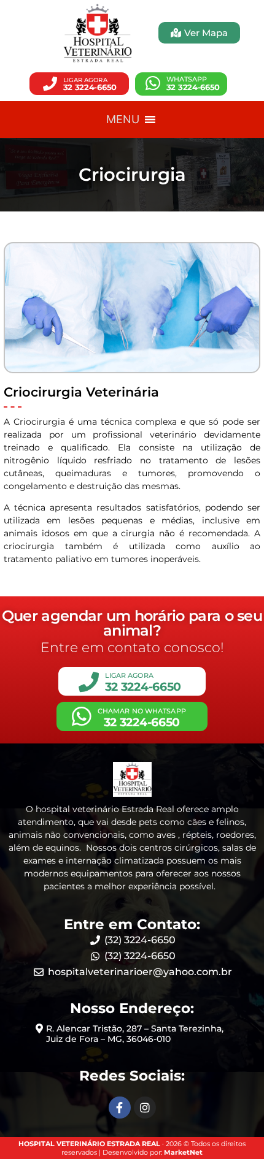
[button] (79, 83)
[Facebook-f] (120, 1107)
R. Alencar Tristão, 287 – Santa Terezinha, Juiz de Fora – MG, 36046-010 (134, 1033)
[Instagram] (145, 1107)
